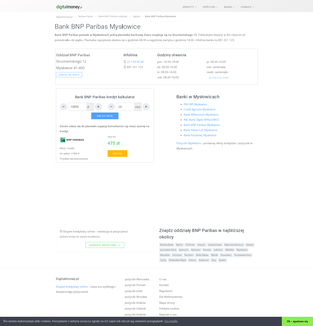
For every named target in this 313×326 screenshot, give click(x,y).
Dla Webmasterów (170, 297)
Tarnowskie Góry (242, 255)
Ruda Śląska (202, 255)
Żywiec (222, 260)
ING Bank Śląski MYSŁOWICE (201, 119)
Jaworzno (183, 249)
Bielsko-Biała (166, 244)
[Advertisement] (156, 202)
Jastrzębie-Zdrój (168, 249)
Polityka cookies (169, 308)
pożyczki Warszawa (137, 279)
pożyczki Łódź (133, 291)
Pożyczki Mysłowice (188, 143)
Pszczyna (177, 255)
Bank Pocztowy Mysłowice (200, 135)
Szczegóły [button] (171, 321)
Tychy (163, 260)
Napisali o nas (168, 314)
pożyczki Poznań (135, 285)
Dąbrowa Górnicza (233, 244)
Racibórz (189, 255)
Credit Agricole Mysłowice (199, 109)
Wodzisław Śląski (177, 260)
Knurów (207, 249)
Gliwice (249, 244)
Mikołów (230, 249)
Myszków (165, 255)
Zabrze (192, 260)
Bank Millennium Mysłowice (201, 114)
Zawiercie (204, 260)
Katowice (195, 249)
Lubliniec (218, 249)
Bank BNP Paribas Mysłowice (202, 125)
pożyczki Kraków (135, 302)
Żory (214, 260)
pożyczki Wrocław (136, 297)
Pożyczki (209, 7)
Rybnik (214, 255)
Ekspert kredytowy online (72, 286)
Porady (247, 7)
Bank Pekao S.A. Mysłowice (200, 130)
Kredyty (189, 7)
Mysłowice (242, 249)
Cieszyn (201, 244)
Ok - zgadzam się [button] (297, 321)
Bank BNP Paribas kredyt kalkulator (105, 97)
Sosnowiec (226, 255)
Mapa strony (167, 302)
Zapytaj (117, 153)
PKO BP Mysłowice (195, 104)
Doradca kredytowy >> (104, 245)
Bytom (179, 244)
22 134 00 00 (135, 61)
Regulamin (165, 291)
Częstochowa (215, 244)
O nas (162, 279)
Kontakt (164, 285)
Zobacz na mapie (69, 74)
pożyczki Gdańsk (135, 308)
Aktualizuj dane (219, 77)
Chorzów (190, 244)
